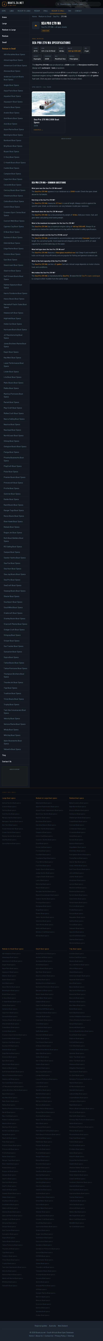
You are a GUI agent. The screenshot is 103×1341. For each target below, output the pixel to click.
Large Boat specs (8, 798)
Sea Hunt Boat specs (9, 1182)
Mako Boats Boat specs (10, 1101)
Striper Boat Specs (11, 640)
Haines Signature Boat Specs (13, 286)
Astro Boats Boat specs (44, 968)
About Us (39, 1336)
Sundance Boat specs (44, 1245)
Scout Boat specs (75, 924)
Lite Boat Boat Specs (12, 377)
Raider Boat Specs (11, 499)
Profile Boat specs (9, 1153)
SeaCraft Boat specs (9, 1189)
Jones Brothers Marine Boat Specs (15, 345)
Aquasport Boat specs (10, 972)
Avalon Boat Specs (11, 112)
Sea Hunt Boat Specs (12, 568)
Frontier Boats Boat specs (79, 1049)
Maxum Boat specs (42, 888)
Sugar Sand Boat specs (44, 1234)
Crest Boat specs (42, 1024)
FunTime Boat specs (43, 865)
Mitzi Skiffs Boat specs (77, 1116)
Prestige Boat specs (43, 902)
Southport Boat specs (10, 1201)
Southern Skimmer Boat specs (80, 1182)
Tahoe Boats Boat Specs (14, 663)
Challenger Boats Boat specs (80, 817)
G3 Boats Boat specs (43, 1046)
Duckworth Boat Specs (13, 237)
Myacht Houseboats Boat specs (47, 895)
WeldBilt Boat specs (76, 1223)
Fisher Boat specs (42, 1038)
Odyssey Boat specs (43, 1127)
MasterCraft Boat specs (78, 888)
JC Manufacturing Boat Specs (13, 336)
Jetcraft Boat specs (76, 873)
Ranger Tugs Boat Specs (14, 510)
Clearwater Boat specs (44, 1020)
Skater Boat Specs (11, 596)
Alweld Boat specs (76, 972)
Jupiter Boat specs (76, 876)
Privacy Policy (60, 1336)
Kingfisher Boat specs (77, 880)
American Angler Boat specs (79, 976)
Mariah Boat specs (8, 1112)
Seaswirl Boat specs (76, 928)
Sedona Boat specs (43, 1193)
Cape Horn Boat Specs (13, 179)
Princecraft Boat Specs (13, 482)
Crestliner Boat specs (44, 1027)
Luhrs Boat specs (42, 880)
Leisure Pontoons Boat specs (47, 1079)
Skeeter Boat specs (43, 1212)
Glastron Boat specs (9, 1068)
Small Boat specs (42, 949)
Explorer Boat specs (76, 1038)
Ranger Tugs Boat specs (11, 1160)
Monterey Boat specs (77, 891)
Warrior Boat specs (43, 1297)
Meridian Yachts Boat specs (46, 891)
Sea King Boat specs (43, 1182)
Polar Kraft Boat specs (77, 1138)
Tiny (69, 11)
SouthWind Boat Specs (13, 607)
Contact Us (7, 761)
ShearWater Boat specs (44, 1201)
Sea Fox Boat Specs (12, 563)
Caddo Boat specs (8, 1005)
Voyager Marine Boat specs (45, 1293)
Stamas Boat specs (76, 939)
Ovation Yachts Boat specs (45, 899)
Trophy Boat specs (9, 1263)
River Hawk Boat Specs (13, 521)
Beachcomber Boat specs (45, 976)
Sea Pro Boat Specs (12, 580)
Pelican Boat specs (76, 1131)
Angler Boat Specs (11, 85)
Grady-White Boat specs (78, 865)
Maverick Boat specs (43, 1097)
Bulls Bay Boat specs (77, 1013)
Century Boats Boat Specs (14, 190)
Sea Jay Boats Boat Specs (15, 574)
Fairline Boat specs (9, 810)
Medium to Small (58, 11)
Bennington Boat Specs (13, 135)
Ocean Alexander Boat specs (12, 829)
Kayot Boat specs (8, 1094)
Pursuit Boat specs (76, 913)
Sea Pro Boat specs (9, 1186)
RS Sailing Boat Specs (13, 546)
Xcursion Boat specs (43, 1304)
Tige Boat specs (8, 1252)
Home (4, 11)
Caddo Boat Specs (11, 168)
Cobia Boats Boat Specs (14, 201)
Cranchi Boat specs (9, 806)
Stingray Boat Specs (12, 635)
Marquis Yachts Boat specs (12, 817)
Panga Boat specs (8, 1134)
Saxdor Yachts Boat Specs (15, 557)
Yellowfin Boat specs (9, 1285)
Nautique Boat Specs (12, 430)
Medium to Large (24, 11)
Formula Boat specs (43, 851)
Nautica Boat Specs (12, 424)
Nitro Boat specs (42, 1123)
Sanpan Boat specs (9, 1175)
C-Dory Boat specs (9, 998)
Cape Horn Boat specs (10, 1013)
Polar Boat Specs (11, 471)
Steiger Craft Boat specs (11, 1219)
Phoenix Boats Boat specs (78, 1134)
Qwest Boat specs (75, 1153)
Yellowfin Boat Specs (12, 749)
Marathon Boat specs (43, 1090)
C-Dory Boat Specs (11, 157)
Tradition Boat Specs (12, 693)
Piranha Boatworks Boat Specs (14, 459)
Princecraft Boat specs (10, 1149)
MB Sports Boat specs (44, 1101)
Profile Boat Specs (11, 488)
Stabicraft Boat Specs (13, 613)
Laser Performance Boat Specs (14, 364)
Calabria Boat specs (43, 1001)
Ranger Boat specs (43, 1156)
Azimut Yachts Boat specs (11, 803)
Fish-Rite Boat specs (77, 1046)
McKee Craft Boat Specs (14, 413)
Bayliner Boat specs (43, 817)
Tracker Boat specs (76, 1197)
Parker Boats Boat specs (78, 902)
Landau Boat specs (43, 1075)
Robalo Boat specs (9, 1167)
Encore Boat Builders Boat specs (81, 1031)
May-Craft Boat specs (10, 1116)
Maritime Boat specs (43, 1094)
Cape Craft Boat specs (44, 1005)
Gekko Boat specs (42, 1057)
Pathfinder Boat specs (44, 1142)
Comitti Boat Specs (12, 207)
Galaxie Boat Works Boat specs (47, 1049)
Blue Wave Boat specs (77, 1005)
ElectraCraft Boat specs (44, 1035)
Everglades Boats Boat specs (80, 854)
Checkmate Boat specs (10, 1024)
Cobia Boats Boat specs (10, 1027)
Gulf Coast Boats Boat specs (79, 869)
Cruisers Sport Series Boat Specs (15, 213)
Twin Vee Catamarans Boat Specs (15, 711)
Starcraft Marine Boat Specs (15, 624)
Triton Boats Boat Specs (14, 699)
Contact (78, 11)
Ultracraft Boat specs (77, 1208)
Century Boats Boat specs (11, 1020)
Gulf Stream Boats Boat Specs (13, 277)
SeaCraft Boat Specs (12, 585)
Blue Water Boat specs (44, 998)
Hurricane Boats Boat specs (12, 1083)
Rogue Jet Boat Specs (13, 532)
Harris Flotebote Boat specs (12, 1075)
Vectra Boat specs (42, 1282)
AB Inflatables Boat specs (11, 953)
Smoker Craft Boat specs (45, 1219)
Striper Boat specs (9, 1226)
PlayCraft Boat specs (9, 1138)
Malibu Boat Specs (11, 388)
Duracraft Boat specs (77, 1027)
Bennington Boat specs (10, 990)
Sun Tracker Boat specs (11, 1230)
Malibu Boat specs (8, 1105)
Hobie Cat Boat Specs (13, 324)
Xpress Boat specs (43, 1308)
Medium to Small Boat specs (12, 949)
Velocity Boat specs (9, 1271)
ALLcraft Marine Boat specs (79, 965)
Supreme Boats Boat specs (79, 1193)
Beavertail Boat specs (77, 994)
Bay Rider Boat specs (43, 972)
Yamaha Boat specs (43, 1311)
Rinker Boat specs (42, 913)
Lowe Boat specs (42, 1083)
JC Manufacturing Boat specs (12, 1086)
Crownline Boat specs (77, 832)
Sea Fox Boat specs (9, 1179)
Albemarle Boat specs (44, 803)
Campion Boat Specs (12, 173)
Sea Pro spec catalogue (91, 276)
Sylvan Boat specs (42, 1263)
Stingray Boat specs (9, 1223)
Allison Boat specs (76, 968)
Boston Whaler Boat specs (79, 810)
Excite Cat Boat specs (44, 847)
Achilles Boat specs (76, 953)
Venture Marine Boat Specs (14, 724)
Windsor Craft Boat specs (45, 932)
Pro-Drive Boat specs (77, 1145)
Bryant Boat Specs (11, 151)
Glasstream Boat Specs (13, 265)
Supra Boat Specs (11, 657)
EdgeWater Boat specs (77, 847)
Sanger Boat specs (43, 1167)
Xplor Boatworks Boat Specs (13, 742)
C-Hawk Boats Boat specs (11, 1001)
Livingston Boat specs (77, 1101)
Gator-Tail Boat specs (77, 1060)
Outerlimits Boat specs (77, 899)
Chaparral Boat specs (44, 832)
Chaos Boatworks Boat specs (80, 1020)
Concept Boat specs (76, 825)
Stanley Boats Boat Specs (14, 618)
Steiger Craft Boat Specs (14, 629)
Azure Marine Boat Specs (14, 129)
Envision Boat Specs (12, 254)
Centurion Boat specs (77, 814)
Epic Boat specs (8, 1060)
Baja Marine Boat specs (77, 806)
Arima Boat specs (42, 965)
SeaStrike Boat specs (44, 1189)
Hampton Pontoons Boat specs (80, 1079)
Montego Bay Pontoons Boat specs (82, 1119)
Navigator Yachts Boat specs (12, 821)
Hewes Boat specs (42, 1064)
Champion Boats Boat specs (46, 1013)
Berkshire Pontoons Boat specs (47, 987)
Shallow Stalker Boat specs (79, 1167)
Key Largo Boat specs (44, 1071)
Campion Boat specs (9, 1009)
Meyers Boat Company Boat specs (81, 1108)
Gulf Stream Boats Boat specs (13, 1071)
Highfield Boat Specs (12, 318)
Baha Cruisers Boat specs (78, 803)
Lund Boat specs (42, 1086)
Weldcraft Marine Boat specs (12, 1278)
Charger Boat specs (43, 1016)
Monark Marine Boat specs (45, 1112)
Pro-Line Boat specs (76, 906)
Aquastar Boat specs (76, 979)
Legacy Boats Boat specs (45, 876)
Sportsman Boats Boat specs (46, 1226)
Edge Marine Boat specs (11, 1053)
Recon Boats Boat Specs (14, 516)
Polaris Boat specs (76, 1142)
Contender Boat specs (77, 829)
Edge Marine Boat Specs (13, 248)
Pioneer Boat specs (43, 1145)
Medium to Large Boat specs (46, 798)
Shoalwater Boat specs (77, 1171)
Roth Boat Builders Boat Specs (13, 539)
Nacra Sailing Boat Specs (14, 419)
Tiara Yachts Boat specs (44, 924)
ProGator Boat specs (76, 1149)
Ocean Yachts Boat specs (11, 832)
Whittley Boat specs (9, 1282)
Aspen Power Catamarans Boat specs (49, 810)
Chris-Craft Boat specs (44, 836)
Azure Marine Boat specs (11, 987)
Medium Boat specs (76, 798)
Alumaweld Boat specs (44, 961)
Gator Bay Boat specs (43, 1053)
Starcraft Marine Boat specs (12, 1215)
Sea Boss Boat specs (43, 1171)
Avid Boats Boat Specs (13, 118)
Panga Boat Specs (11, 452)
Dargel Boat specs (76, 1024)
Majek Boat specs (75, 1105)
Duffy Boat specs (42, 1031)
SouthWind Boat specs (10, 1204)
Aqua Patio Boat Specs (13, 90)
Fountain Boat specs (43, 854)
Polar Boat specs (8, 1142)
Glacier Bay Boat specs (77, 862)
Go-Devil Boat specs (76, 1075)
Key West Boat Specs (12, 357)
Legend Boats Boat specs (78, 1097)
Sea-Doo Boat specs (43, 1186)
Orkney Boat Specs (11, 441)
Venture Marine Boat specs (12, 1274)
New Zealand (63, 1326)
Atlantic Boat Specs (12, 107)
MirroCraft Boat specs (77, 1112)
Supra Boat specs (8, 1237)
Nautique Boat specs (9, 1127)
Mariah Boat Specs (11, 402)
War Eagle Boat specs (77, 1215)
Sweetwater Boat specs (44, 1260)
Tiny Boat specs (75, 949)
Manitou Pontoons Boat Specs (13, 395)
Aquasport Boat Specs (13, 102)
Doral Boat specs (42, 843)
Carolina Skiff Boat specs (45, 1009)
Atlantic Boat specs (9, 976)
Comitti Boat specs (9, 1031)
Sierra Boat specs (42, 1204)
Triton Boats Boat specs (11, 1260)
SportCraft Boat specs (77, 936)
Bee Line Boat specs (76, 998)
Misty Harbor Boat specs (45, 1108)
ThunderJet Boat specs (10, 1249)
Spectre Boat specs (76, 932)
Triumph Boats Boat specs (45, 1274)
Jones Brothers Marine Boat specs (14, 1090)
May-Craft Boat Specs (13, 408)
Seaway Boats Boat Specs (14, 591)
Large (12, 11)
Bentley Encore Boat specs (46, 983)
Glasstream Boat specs (10, 1064)
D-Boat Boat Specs (12, 232)
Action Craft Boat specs (78, 957)
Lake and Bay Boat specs (78, 1094)
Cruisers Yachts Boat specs (46, 840)
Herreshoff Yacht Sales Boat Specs (15, 305)
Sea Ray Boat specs (9, 840)
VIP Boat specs (41, 1289)
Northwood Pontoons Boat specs (81, 1127)
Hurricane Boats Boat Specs (15, 329)
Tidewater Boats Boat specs (46, 1271)
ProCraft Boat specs (43, 1153)
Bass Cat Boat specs (76, 987)
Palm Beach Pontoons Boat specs (48, 1134)
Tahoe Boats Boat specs (11, 1241)
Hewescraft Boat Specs (13, 313)
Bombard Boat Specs (12, 140)
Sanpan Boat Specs (12, 552)
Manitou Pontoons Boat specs (13, 1108)
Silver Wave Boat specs (44, 1208)
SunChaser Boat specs (44, 1237)
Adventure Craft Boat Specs (15, 65)
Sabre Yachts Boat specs (45, 917)
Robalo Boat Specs (11, 527)
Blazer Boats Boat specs (45, 994)
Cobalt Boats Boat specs (78, 821)
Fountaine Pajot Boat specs (46, 858)
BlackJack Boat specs (77, 1001)
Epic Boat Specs (10, 259)
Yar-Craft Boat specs (76, 1226)
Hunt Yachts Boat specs (10, 814)
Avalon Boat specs (9, 979)
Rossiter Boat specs (43, 1164)
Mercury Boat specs (43, 1105)
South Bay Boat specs (44, 1223)
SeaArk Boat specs (76, 1164)
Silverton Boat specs (43, 921)
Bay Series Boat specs (77, 990)
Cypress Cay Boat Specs (14, 226)
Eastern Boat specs (76, 843)
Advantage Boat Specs (13, 60)
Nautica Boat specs (9, 1123)
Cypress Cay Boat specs (11, 1042)
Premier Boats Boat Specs (14, 477)
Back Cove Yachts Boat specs (46, 814)
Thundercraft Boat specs (45, 1267)
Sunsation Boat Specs (13, 651)
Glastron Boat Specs (12, 270)
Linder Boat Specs (11, 371)
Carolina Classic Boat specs (46, 825)
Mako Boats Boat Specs (13, 383)
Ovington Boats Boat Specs (15, 446)
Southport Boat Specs (13, 602)
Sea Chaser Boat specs (44, 1179)
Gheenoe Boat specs (77, 1064)
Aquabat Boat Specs (12, 96)
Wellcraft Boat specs (43, 928)
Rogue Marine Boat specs (78, 1160)
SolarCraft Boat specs (77, 1179)
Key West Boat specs (9, 1097)
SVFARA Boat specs (43, 1256)
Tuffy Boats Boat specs (77, 1201)
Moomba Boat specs (43, 1116)
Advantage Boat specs (10, 957)
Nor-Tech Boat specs (10, 825)
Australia (52, 1326)
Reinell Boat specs (42, 1160)
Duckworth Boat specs (10, 1046)
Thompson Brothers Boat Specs (14, 675)
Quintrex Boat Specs (12, 494)
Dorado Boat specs (76, 840)
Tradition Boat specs (9, 1256)
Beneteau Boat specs (44, 821)
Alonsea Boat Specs (12, 71)
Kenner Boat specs (43, 1068)
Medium (37, 11)
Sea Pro (56, 16)
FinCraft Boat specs (76, 1042)
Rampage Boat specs (43, 906)
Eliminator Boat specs (77, 851)
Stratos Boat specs (43, 1230)
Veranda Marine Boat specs (45, 1285)
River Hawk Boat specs (10, 1164)
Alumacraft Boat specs (44, 957)
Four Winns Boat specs (44, 862)
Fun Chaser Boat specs (44, 1042)
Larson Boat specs (76, 884)
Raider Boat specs (9, 1156)
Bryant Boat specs (9, 994)
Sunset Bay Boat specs (44, 1252)
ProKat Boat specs (76, 910)
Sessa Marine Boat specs (11, 843)
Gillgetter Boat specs (77, 1068)
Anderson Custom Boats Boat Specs (14, 78)
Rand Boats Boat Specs (13, 505)
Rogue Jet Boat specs (10, 1171)
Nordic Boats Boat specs (78, 895)
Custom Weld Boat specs (11, 1038)
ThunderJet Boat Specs (13, 682)
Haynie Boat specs (76, 1083)
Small (46, 11)
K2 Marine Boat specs (77, 1086)
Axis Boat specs (8, 983)
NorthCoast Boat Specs (13, 435)
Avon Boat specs (75, 983)
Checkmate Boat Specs (13, 195)
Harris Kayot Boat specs (44, 1060)
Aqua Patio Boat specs (10, 968)
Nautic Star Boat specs (44, 1119)
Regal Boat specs (42, 910)
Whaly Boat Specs (11, 729)
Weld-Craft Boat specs (77, 1219)
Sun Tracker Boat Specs (13, 646)
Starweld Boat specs (76, 1186)
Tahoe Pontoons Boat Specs (15, 668)
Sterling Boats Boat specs (78, 1189)
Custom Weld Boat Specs (14, 221)
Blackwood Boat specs (44, 990)
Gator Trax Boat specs (77, 1057)
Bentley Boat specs (43, 979)
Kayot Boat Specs (11, 352)
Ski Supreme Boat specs (45, 1215)
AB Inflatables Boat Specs (14, 54)
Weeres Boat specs (43, 1300)
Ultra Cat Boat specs (76, 1204)
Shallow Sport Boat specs (45, 1197)
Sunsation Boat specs (10, 1234)
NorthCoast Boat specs (10, 1131)
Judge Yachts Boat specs (45, 873)
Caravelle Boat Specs (12, 185)
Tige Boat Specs (10, 688)
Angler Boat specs (9, 965)
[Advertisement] (17, 777)
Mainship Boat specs (43, 884)
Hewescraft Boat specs (10, 1079)
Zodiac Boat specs (42, 1315)
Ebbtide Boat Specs (12, 243)
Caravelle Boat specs (10, 1016)
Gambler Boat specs (76, 1053)
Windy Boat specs (42, 936)
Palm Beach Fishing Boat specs (47, 1131)
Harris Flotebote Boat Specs (15, 293)
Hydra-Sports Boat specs (45, 869)
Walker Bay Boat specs (77, 1212)
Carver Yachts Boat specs (45, 829)
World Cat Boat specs (77, 943)
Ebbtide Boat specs (9, 1049)
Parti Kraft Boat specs (44, 1138)
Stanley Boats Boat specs (11, 1212)
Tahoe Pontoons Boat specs (12, 1245)
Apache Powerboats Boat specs (47, 806)
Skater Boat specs (9, 1197)
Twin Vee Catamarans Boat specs (14, 1267)
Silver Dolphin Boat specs (78, 1175)
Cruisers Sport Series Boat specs (14, 1035)
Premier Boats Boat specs (11, 1145)
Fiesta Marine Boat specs (78, 858)
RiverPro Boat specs (76, 1156)
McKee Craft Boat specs (10, 1119)
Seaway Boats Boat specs (11, 1193)
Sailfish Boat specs (76, 921)
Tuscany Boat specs (43, 1278)
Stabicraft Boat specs (10, 1208)
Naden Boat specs (76, 1123)
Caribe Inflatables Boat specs (80, 1016)
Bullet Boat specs (75, 1009)
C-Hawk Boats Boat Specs (15, 162)
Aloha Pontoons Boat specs (46, 953)
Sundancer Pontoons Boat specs (48, 1249)
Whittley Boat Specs (12, 735)
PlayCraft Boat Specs (13, 466)
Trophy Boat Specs (11, 704)
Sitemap (71, 1336)
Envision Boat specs (9, 1057)
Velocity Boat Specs (12, 718)
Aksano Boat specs (76, 961)
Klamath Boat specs (76, 1090)
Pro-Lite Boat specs (43, 1149)
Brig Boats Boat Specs (13, 146)
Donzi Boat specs (75, 836)
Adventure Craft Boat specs (12, 961)
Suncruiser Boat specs (44, 1241)
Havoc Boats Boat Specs (14, 299)
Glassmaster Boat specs (78, 1071)
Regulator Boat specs (77, 917)
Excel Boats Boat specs (78, 1035)
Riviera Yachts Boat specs (11, 836)
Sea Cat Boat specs (43, 1175)
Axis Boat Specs (10, 124)
